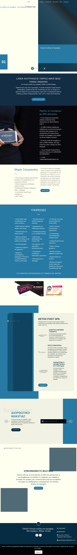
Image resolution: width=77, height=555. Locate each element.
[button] (32, 68)
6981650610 (61, 531)
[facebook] (36, 535)
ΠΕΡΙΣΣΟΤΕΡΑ (43, 385)
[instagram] (40, 535)
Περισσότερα (45, 190)
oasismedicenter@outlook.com (67, 540)
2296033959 (62, 528)
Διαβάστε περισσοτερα (38, 99)
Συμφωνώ (38, 552)
